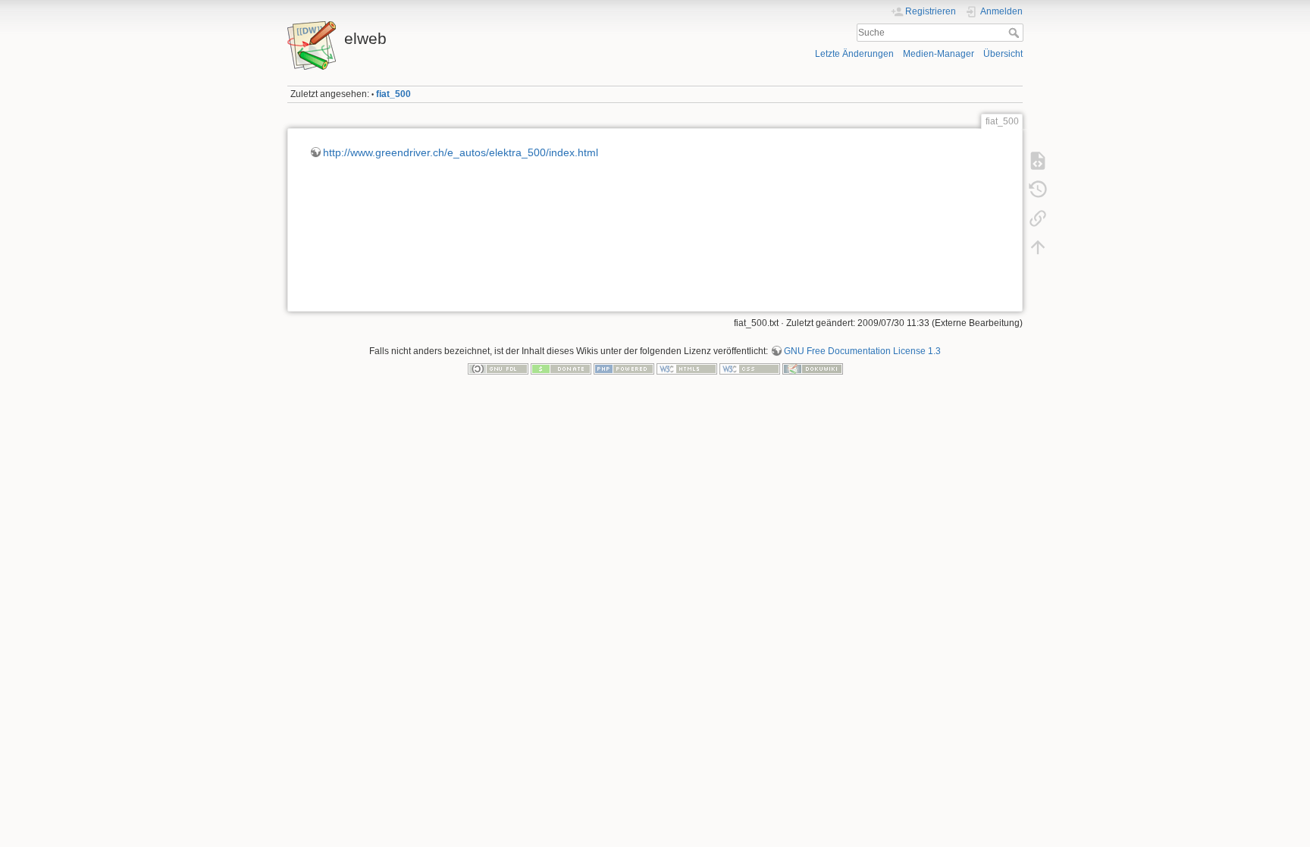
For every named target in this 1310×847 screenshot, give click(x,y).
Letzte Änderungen (854, 54)
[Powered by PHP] (624, 368)
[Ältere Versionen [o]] (1037, 189)
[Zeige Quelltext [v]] (1037, 160)
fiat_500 (393, 94)
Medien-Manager (938, 54)
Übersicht (1003, 54)
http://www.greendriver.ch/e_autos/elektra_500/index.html (460, 152)
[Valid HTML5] (687, 368)
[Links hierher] (1037, 218)
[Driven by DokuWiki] (812, 368)
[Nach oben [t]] (1037, 247)
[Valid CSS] (749, 368)
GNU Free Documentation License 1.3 (862, 351)
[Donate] (561, 368)
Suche (1015, 32)
